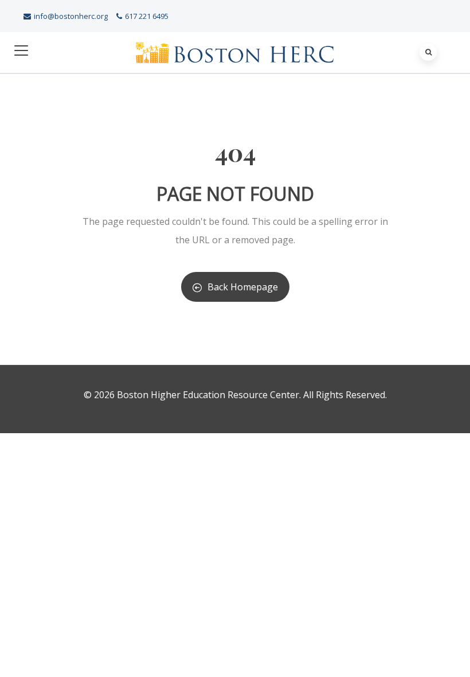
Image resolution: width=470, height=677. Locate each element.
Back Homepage (242, 287)
